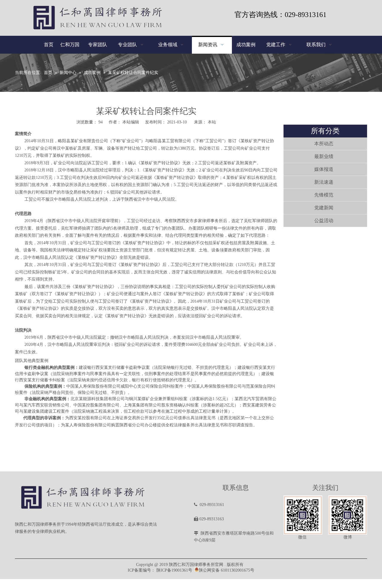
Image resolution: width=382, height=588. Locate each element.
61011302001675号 (237, 570)
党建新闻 (323, 207)
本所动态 (323, 143)
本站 (212, 122)
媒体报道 (323, 169)
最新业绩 (323, 156)
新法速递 (323, 182)
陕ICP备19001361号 (174, 570)
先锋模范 (323, 194)
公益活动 (323, 220)
